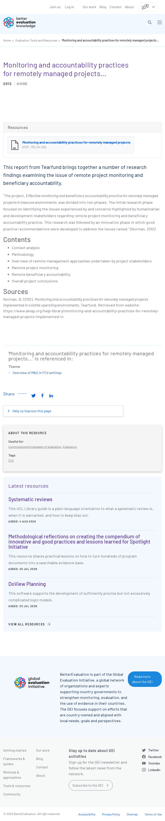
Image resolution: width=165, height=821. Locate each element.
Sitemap (132, 814)
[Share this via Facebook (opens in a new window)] (42, 395)
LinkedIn (154, 770)
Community (11, 794)
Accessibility (86, 814)
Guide (22, 83)
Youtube (154, 763)
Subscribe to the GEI (87, 785)
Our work (89, 7)
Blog (102, 7)
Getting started (14, 750)
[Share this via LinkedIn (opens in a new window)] (51, 395)
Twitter (153, 750)
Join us (55, 7)
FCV (11, 460)
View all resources (26, 624)
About (129, 7)
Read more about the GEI (142, 679)
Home (7, 40)
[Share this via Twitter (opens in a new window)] (33, 395)
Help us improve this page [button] (31, 411)
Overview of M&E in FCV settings (37, 373)
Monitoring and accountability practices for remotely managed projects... (110, 40)
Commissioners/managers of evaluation (34, 447)
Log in (69, 7)
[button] (150, 22)
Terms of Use (153, 814)
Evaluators (70, 447)
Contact (116, 7)
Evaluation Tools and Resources (36, 40)
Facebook (155, 757)
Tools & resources (17, 786)
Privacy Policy (111, 814)
